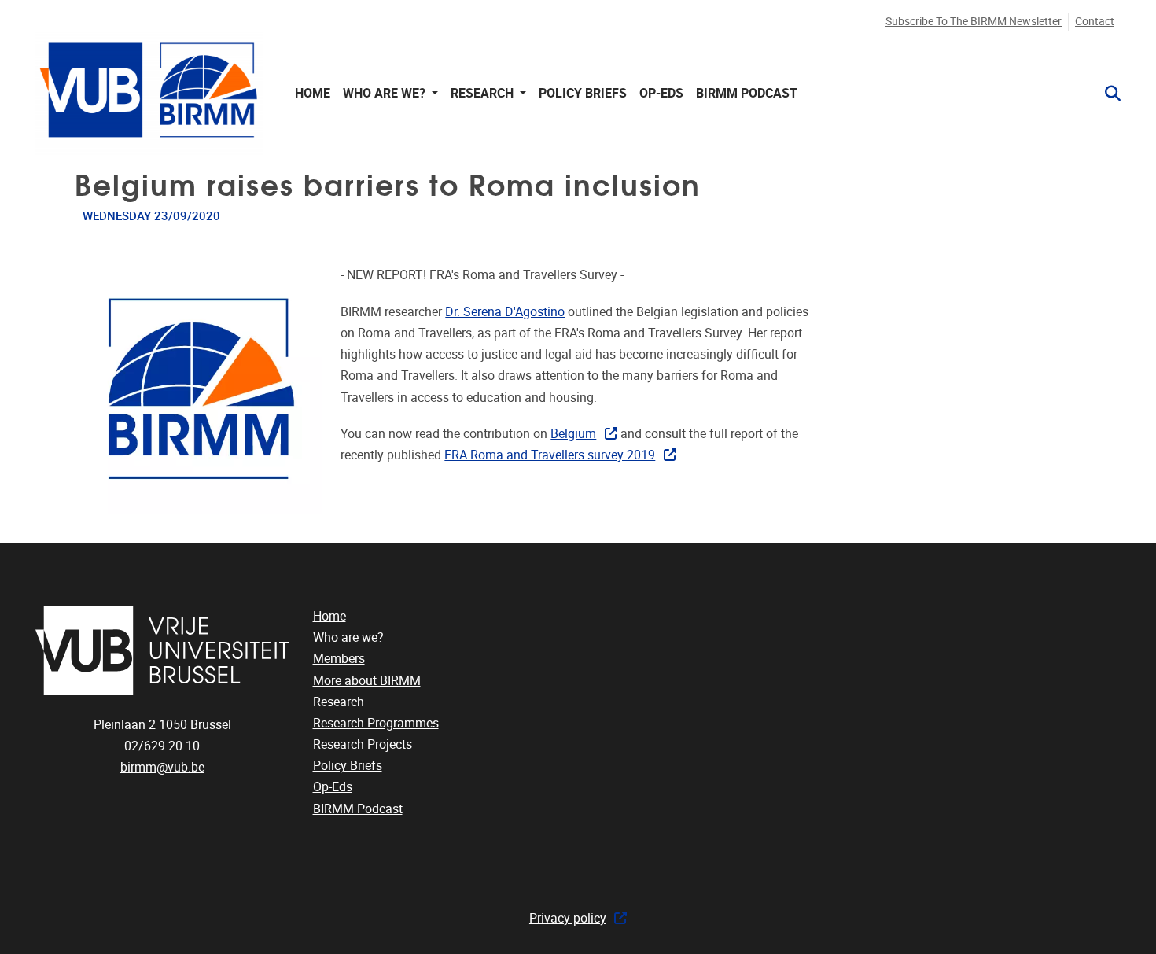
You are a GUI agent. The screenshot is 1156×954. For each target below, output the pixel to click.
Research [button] (484, 93)
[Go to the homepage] (149, 93)
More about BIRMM (367, 680)
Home (312, 93)
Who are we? (348, 637)
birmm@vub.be (162, 767)
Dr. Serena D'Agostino (505, 311)
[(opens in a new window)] (162, 650)
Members (339, 658)
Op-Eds (661, 93)
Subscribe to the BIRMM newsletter (973, 21)
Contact (1094, 21)
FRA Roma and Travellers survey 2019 (549, 455)
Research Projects (362, 744)
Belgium (573, 433)
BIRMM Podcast (746, 93)
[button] (1106, 93)
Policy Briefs (583, 93)
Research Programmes (376, 723)
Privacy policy (567, 918)
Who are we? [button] (386, 93)
